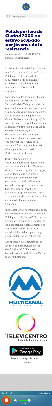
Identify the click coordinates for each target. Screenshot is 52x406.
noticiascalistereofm (19, 54)
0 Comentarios (22, 58)
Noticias (9, 58)
